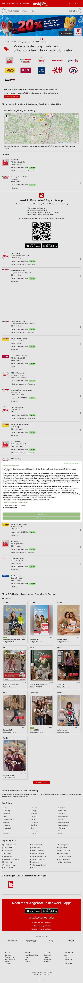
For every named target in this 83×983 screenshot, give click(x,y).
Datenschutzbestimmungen (71, 463)
